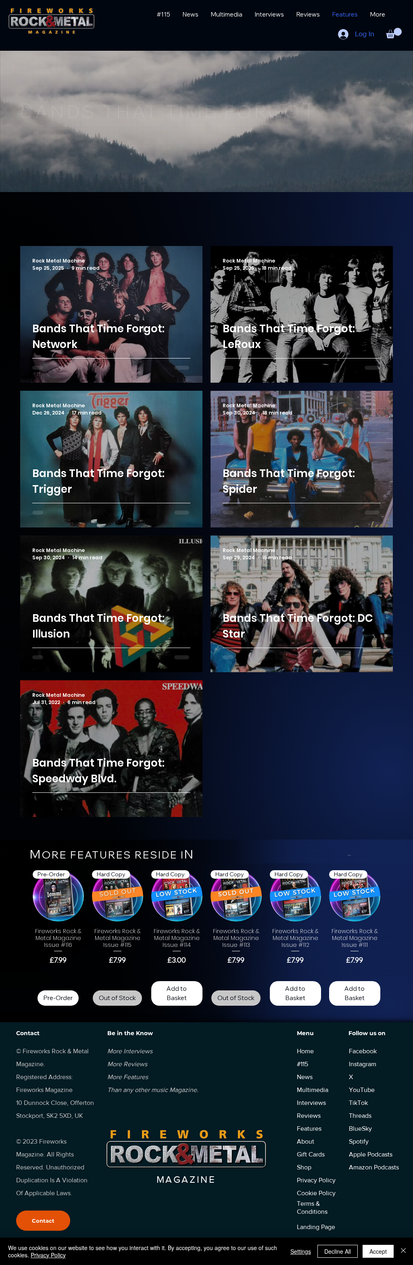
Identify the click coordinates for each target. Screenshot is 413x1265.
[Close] (403, 1251)
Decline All (337, 1251)
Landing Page (316, 1226)
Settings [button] (300, 1251)
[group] (206, 938)
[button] (394, 33)
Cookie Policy (316, 1193)
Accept (378, 1251)
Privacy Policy (48, 1255)
